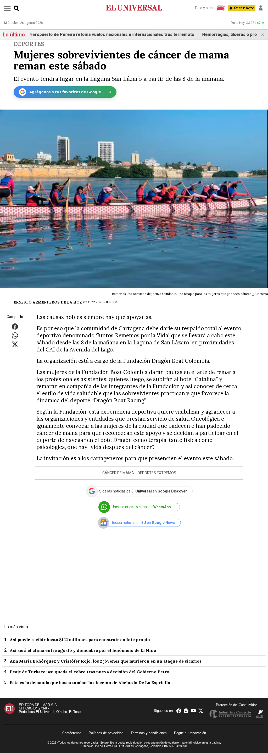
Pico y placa (205, 8)
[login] (261, 7)
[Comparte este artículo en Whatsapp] (15, 335)
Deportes (29, 43)
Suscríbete (244, 8)
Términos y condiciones (149, 733)
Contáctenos (71, 733)
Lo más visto (16, 626)
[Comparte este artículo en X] (15, 344)
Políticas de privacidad (106, 733)
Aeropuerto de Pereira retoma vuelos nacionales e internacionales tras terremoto (97, 34)
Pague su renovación (190, 733)
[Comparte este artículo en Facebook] (15, 326)
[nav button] (7, 8)
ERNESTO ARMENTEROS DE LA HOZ (48, 302)
